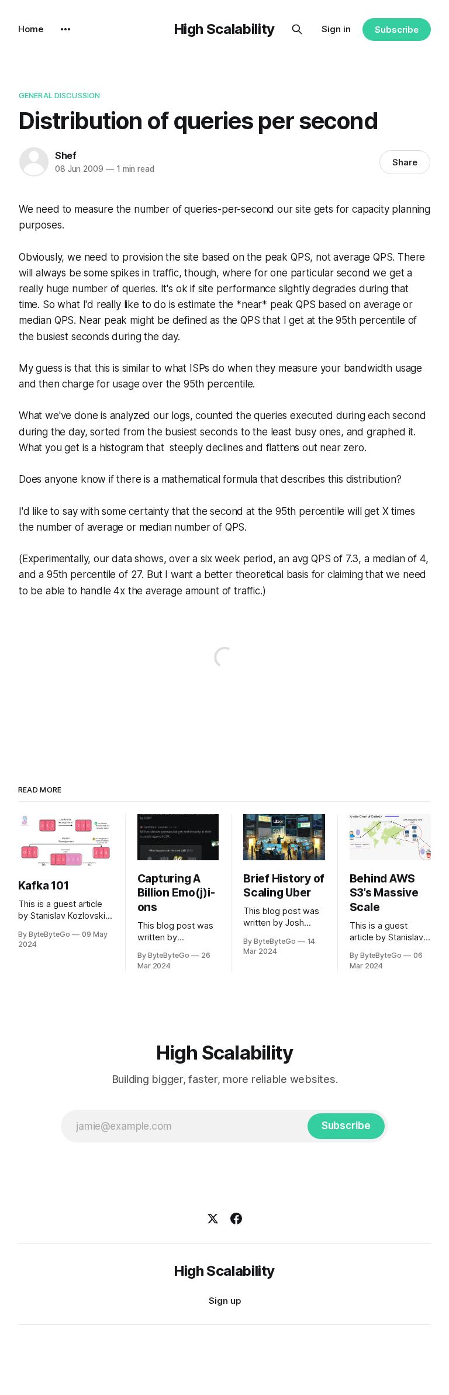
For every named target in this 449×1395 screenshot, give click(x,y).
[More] (65, 29)
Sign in (336, 28)
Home (30, 28)
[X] (213, 1218)
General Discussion (59, 95)
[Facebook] (236, 1218)
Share (404, 162)
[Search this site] (297, 29)
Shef (66, 155)
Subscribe (397, 29)
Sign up (225, 1300)
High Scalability (224, 28)
